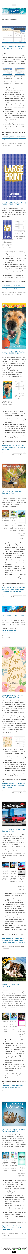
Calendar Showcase (17, 143)
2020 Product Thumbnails (9, 632)
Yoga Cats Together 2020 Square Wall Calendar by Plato (13, 1130)
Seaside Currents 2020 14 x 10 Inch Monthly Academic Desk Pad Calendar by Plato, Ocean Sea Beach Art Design (14, 138)
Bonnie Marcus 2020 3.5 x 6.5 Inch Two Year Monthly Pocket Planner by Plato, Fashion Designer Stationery (13, 785)
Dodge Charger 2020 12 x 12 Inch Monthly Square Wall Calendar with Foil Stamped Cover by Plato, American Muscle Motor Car (13, 940)
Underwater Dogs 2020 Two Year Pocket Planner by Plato (13, 353)
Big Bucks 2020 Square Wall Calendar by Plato (12, 492)
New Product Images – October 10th (13, 616)
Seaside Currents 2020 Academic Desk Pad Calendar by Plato (13, 47)
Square (24, 595)
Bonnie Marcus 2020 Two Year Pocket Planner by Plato (12, 696)
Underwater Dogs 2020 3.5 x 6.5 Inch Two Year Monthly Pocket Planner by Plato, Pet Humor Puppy (13, 447)
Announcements (17, 636)
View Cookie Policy (19, 1249)
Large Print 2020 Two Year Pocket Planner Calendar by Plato (14, 204)
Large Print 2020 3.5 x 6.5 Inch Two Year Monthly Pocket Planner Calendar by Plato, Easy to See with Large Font (13, 287)
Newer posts (22, 1245)
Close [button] (14, 1252)
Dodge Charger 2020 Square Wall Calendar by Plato (13, 830)
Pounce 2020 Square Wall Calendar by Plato (11, 985)
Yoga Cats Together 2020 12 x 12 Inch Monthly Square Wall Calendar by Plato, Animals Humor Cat (12, 1227)
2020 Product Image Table (9, 630)
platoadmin (19, 145)
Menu (14, 5)
